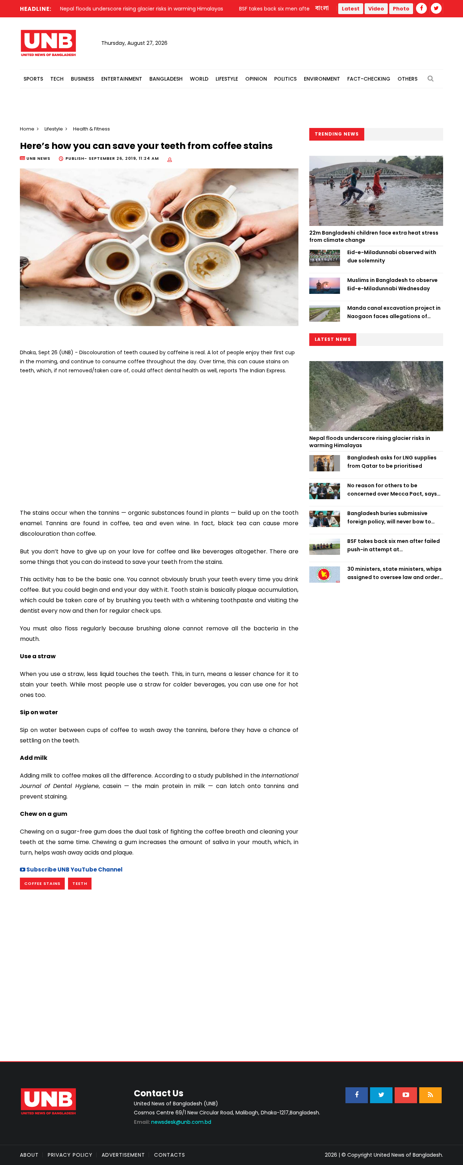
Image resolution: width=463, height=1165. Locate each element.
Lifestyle (227, 78)
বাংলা (322, 8)
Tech (57, 78)
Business (82, 78)
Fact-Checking (368, 78)
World (199, 78)
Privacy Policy (70, 1154)
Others (407, 78)
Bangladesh (166, 78)
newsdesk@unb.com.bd (172, 1122)
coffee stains (42, 883)
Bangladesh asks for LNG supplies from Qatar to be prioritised (392, 461)
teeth (79, 883)
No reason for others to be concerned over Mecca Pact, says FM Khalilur (392, 490)
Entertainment (121, 78)
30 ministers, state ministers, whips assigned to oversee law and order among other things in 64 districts (394, 573)
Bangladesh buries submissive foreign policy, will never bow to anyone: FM (389, 518)
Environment (322, 78)
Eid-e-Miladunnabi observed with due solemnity (391, 256)
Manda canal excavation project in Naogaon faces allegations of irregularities (394, 312)
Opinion (256, 78)
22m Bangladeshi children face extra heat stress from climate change (373, 236)
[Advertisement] (159, 438)
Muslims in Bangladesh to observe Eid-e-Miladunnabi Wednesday (392, 284)
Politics (285, 78)
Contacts (169, 1154)
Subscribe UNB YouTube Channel (74, 869)
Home (27, 128)
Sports (33, 78)
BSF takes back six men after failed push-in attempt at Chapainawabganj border (393, 545)
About (29, 1154)
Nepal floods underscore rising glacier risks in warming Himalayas (369, 441)
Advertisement (123, 1154)
